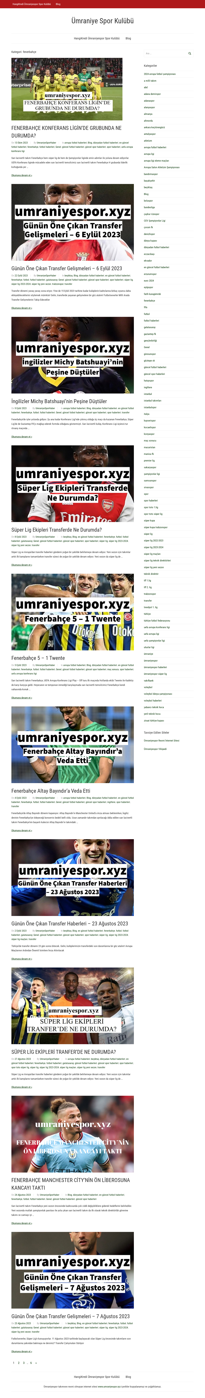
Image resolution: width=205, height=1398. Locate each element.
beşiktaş (69, 275)
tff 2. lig (148, 587)
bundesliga (149, 207)
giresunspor (150, 353)
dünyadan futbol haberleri (105, 142)
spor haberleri (113, 146)
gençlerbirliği (150, 340)
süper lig (128, 279)
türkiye (147, 613)
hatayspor (149, 380)
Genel (58, 146)
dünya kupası (150, 240)
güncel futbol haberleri (73, 146)
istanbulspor (150, 407)
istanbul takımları (152, 400)
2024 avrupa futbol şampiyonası (160, 73)
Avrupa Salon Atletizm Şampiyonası (162, 167)
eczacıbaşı (149, 254)
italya (146, 413)
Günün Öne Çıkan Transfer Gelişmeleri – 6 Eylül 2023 (66, 268)
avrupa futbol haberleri (76, 142)
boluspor (148, 200)
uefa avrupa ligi (151, 633)
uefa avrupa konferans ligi (24, 673)
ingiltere (111, 802)
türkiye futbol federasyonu (157, 620)
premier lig (149, 460)
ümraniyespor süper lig (155, 673)
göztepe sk (149, 360)
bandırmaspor (151, 174)
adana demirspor (152, 93)
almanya (148, 113)
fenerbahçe (32, 146)
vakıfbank (149, 680)
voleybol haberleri (153, 700)
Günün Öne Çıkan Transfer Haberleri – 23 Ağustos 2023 (69, 923)
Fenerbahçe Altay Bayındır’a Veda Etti (50, 791)
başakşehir (149, 180)
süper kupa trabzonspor (155, 527)
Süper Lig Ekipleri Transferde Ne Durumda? (56, 530)
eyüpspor (148, 287)
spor (146, 493)
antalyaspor (150, 133)
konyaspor (149, 433)
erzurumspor (150, 274)
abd (146, 87)
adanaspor (149, 100)
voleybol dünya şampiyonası (158, 693)
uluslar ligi (149, 647)
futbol (26, 279)
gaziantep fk (150, 333)
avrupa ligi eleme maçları (156, 160)
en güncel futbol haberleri (117, 275)
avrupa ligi (149, 153)
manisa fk (149, 453)
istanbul (148, 393)
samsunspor (150, 480)
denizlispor (149, 234)
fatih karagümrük (152, 294)
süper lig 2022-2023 (153, 540)
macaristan (149, 447)
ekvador (148, 260)
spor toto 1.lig (151, 507)
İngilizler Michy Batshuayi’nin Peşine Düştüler (59, 401)
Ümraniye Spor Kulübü (102, 21)
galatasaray (51, 279)
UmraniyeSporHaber (46, 142)
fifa (145, 307)
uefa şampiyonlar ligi (154, 640)
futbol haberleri (46, 146)
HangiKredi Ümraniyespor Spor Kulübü (32, 4)
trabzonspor (57, 284)
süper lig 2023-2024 (21, 284)
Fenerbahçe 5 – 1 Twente (38, 658)
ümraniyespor (151, 660)
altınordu (148, 120)
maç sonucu (113, 669)
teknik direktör (151, 573)
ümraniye (148, 653)
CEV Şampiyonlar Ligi (154, 220)
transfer (68, 284)
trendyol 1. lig (150, 607)
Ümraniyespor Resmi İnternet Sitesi (161, 740)
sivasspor (149, 487)
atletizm (148, 140)
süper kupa (149, 520)
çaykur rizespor (151, 214)
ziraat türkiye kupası (154, 720)
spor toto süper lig (20, 1067)
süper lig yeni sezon (41, 284)
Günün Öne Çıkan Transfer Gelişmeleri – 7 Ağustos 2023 (70, 1316)
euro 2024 (149, 280)
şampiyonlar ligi (152, 473)
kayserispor (150, 420)
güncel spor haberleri (95, 146)
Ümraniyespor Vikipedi (155, 748)
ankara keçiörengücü (154, 127)
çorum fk (148, 227)
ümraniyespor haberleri (155, 667)
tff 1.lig (147, 580)
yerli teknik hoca (152, 713)
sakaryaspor (150, 467)
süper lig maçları (19, 939)
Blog (58, 4)
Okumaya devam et (20, 175)
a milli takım (150, 80)
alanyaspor (149, 107)
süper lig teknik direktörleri (157, 560)
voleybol (148, 687)
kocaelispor (150, 427)
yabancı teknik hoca (154, 707)
